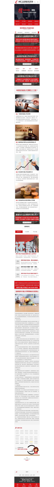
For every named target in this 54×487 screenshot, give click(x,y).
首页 (23, 475)
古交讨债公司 (17, 433)
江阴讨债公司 (36, 438)
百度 (25, 481)
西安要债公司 (22, 443)
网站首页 (17, 21)
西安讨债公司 (26, 443)
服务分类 (17, 24)
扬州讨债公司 (17, 438)
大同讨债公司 (22, 430)
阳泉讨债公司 (26, 430)
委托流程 (24, 24)
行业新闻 (27, 231)
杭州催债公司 (31, 443)
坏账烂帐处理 (27, 32)
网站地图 (21, 481)
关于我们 (24, 21)
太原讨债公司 (17, 430)
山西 (31, 475)
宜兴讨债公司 (17, 443)
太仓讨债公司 (31, 438)
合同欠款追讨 (34, 32)
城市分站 (30, 24)
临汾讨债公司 (36, 430)
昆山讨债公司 (26, 438)
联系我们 (36, 24)
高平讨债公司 (22, 433)
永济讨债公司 (26, 433)
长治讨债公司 (31, 430)
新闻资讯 (36, 21)
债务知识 (19, 231)
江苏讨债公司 (17, 435)
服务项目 (30, 21)
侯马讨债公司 (36, 433)
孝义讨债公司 (31, 433)
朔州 (34, 475)
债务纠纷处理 (20, 32)
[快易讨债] (24, 2)
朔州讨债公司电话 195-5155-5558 (27, 287)
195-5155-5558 (27, 64)
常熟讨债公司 (22, 438)
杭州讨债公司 (36, 443)
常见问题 (35, 231)
